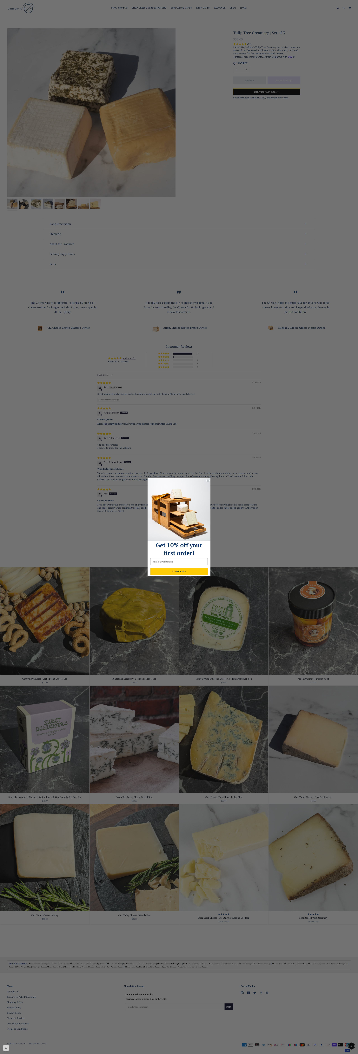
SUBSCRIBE (179, 571)
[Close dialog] (208, 480)
